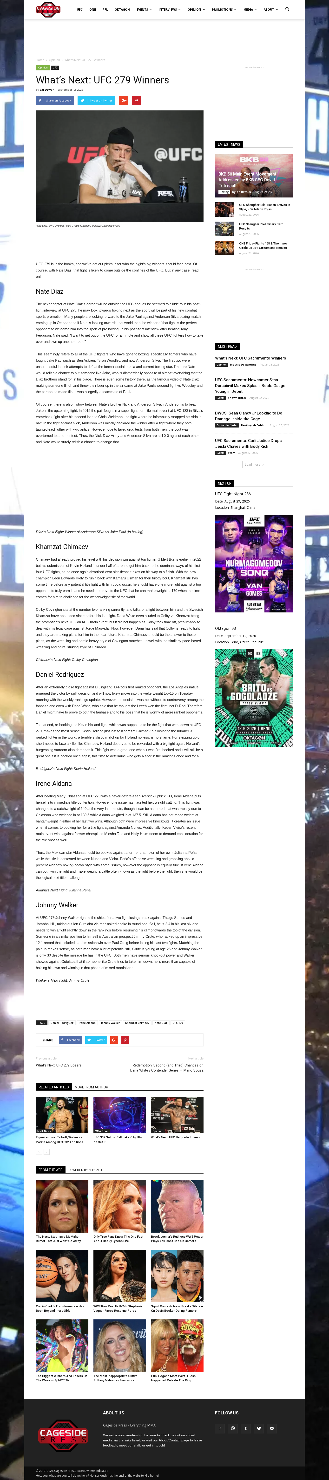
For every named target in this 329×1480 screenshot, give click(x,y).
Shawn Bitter (237, 398)
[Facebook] (220, 1428)
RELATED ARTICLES (54, 1087)
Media (248, 9)
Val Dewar (46, 89)
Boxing (224, 192)
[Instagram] (233, 1428)
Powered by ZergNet (85, 1170)
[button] (287, 6)
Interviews (168, 9)
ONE (92, 9)
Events (142, 9)
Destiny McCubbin (253, 425)
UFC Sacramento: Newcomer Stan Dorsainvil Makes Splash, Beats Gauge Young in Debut (250, 385)
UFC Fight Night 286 (233, 493)
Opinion (194, 9)
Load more (252, 464)
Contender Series (227, 425)
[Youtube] (272, 1428)
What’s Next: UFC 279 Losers (59, 1065)
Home (40, 60)
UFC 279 (178, 1023)
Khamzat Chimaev (137, 1023)
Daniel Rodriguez (62, 1023)
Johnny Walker (110, 1023)
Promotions (222, 9)
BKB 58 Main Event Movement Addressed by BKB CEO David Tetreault (247, 179)
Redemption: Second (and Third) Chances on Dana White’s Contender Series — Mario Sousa (167, 1068)
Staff (231, 453)
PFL (105, 9)
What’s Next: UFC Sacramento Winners (250, 358)
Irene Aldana (87, 1023)
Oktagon (122, 9)
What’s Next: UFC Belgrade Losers (175, 1137)
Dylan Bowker (241, 192)
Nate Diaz (161, 1023)
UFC (80, 9)
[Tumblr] (246, 1428)
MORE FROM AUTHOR (91, 1087)
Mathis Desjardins (243, 364)
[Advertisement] (164, 36)
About (269, 9)
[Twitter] (259, 1428)
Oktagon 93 (225, 628)
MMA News (44, 1131)
